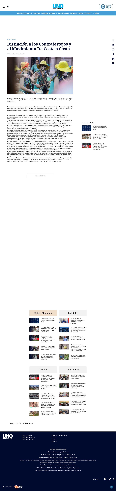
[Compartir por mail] (113, 63)
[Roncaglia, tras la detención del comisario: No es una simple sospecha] (73, 321)
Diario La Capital (27, 435)
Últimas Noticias (23, 13)
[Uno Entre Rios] (58, 6)
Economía (65, 13)
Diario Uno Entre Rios (28, 437)
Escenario (73, 13)
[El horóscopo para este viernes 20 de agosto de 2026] (95, 128)
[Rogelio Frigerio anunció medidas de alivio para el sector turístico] (43, 348)
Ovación (52, 13)
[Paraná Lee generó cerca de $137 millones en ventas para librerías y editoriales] (43, 357)
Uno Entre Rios (11, 39)
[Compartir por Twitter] (113, 45)
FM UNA (54, 441)
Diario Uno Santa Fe (28, 439)
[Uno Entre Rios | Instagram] (114, 479)
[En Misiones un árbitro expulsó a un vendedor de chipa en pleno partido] (43, 413)
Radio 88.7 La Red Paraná (59, 435)
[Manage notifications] (111, 487)
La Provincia (35, 13)
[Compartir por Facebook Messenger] (113, 58)
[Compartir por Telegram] (113, 54)
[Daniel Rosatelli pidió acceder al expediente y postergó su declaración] (73, 338)
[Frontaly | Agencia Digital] (17, 486)
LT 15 (97, 13)
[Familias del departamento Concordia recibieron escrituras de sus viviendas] (73, 403)
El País (58, 13)
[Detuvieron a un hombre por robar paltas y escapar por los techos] (73, 357)
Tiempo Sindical (84, 13)
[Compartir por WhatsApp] (113, 49)
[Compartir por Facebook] (113, 40)
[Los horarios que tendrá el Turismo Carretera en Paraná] (43, 387)
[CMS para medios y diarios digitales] (7, 487)
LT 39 (92, 13)
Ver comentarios (40, 176)
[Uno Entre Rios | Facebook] (105, 479)
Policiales (44, 13)
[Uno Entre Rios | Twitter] (109, 479)
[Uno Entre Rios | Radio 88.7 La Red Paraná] (105, 7)
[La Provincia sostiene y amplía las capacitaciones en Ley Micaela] (73, 411)
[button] (4, 7)
